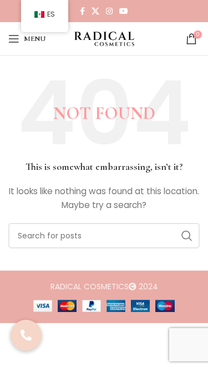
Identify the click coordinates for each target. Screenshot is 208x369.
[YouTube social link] (123, 11)
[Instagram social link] (109, 11)
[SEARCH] (187, 235)
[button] (26, 335)
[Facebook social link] (82, 11)
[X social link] (95, 11)
